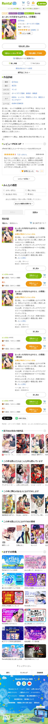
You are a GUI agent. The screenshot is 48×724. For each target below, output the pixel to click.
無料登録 (43, 3)
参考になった (29, 171)
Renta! (4, 424)
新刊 (7, 672)
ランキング (24, 672)
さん (22, 154)
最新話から (14, 223)
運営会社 (37, 703)
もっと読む (22, 258)
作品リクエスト (12, 692)
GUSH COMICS (17, 103)
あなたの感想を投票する (23, 203)
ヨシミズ (34, 545)
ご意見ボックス (24, 692)
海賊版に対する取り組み (24, 703)
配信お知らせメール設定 (24, 68)
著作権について (29, 699)
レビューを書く (26, 33)
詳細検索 (40, 672)
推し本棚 (14, 63)
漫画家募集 (11, 703)
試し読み (36, 268)
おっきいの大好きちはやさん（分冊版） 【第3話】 (30, 355)
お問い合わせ (35, 689)
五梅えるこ (20, 545)
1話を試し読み (24, 46)
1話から (5, 223)
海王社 (14, 85)
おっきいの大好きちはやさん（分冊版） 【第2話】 (30, 292)
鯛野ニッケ (5, 545)
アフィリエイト (12, 696)
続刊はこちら (23, 72)
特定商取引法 (18, 699)
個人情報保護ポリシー (33, 696)
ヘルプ (22, 689)
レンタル (21, 97)
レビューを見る (23, 179)
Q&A (27, 689)
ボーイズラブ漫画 (33, 23)
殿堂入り (42, 97)
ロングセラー (16, 99)
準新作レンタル (31, 97)
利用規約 (22, 696)
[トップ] (7, 3)
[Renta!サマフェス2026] (14, 3)
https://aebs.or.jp (16, 721)
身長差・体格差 (31, 93)
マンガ (14, 89)
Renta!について (13, 689)
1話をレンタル (13, 53)
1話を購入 (35, 53)
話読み (14, 97)
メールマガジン (35, 692)
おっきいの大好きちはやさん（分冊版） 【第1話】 (30, 229)
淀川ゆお (21, 20)
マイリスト (36, 63)
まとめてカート (39, 223)
